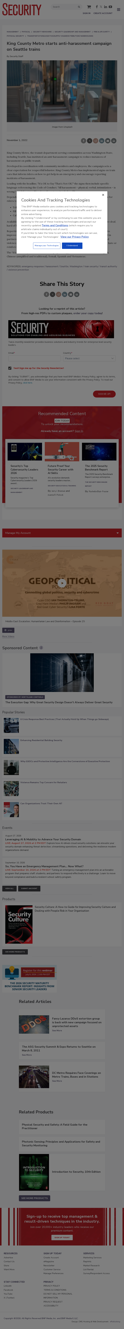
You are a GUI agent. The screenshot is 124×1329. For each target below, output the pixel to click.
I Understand (72, 245)
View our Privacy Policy (74, 237)
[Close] (103, 195)
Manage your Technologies (47, 245)
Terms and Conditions (55, 225)
